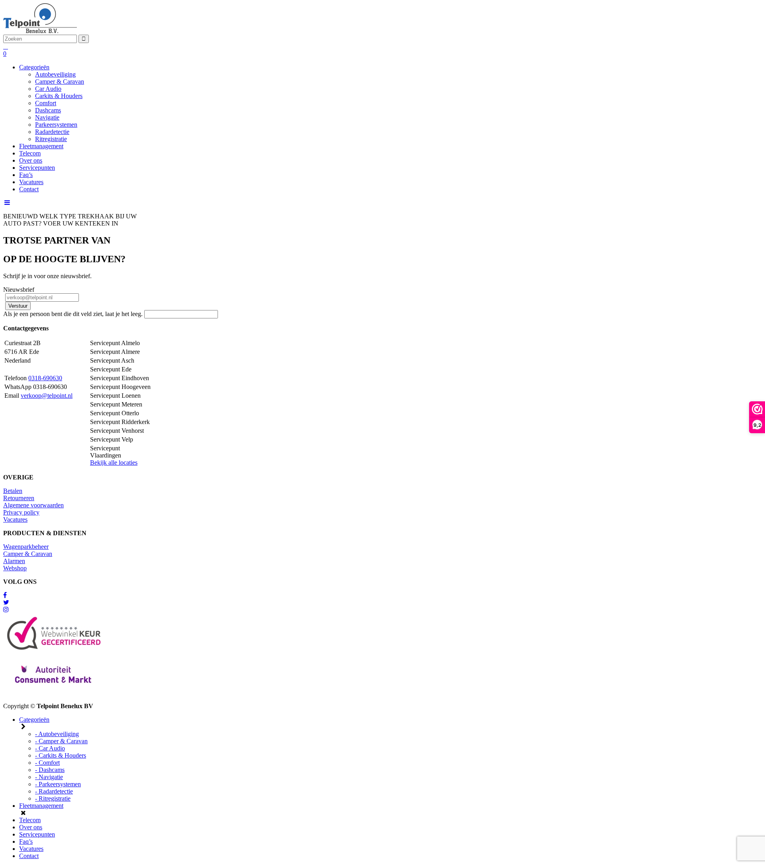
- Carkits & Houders (60, 755)
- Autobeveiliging (57, 734)
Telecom (30, 153)
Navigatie (47, 117)
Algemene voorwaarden (33, 505)
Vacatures (31, 182)
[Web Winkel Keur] (5, 595)
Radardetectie (52, 131)
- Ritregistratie (53, 798)
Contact (29, 189)
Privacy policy (21, 512)
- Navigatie (49, 777)
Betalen (12, 490)
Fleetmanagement (41, 146)
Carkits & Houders (58, 95)
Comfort (45, 103)
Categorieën (34, 67)
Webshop (15, 568)
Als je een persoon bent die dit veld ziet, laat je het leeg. (73, 313)
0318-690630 (45, 378)
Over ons (30, 160)
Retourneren (18, 498)
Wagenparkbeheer (26, 546)
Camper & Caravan (59, 81)
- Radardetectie (54, 791)
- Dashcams (50, 769)
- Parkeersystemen (58, 784)
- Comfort (47, 762)
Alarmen (14, 561)
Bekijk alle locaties (113, 462)
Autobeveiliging (55, 74)
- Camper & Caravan (61, 741)
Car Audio (48, 88)
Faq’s (26, 174)
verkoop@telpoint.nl (47, 395)
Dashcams (48, 110)
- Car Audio (50, 748)
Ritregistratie (51, 138)
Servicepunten (37, 167)
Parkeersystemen (56, 124)
